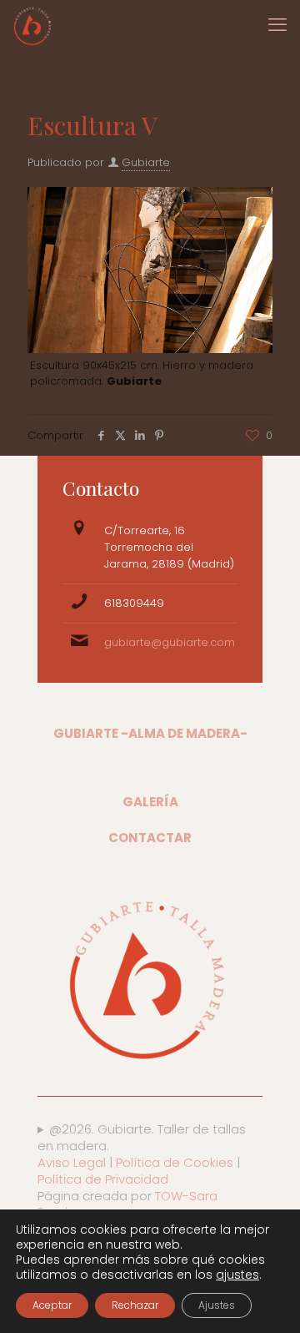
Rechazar (135, 1305)
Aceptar (52, 1305)
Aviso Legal (72, 1162)
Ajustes (216, 1305)
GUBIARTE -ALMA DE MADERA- (150, 733)
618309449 (134, 603)
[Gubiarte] (33, 25)
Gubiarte (146, 162)
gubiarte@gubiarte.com (169, 642)
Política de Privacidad (103, 1179)
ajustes (237, 1274)
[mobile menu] (277, 25)
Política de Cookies (174, 1162)
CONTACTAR (150, 837)
